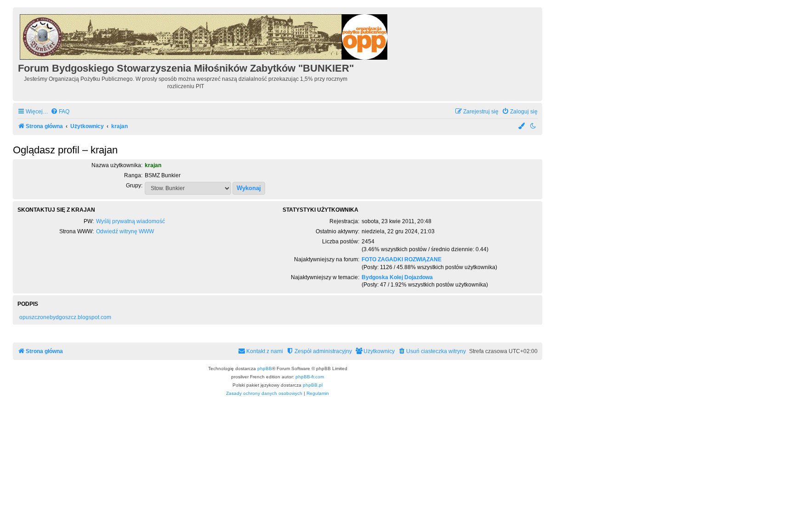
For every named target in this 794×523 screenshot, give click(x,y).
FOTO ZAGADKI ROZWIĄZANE (402, 259)
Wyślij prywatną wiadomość (130, 221)
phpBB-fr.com (309, 376)
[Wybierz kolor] (522, 126)
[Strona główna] (204, 36)
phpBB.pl (313, 385)
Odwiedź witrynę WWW (125, 231)
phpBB (264, 368)
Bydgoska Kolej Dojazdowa (397, 277)
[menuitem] (60, 112)
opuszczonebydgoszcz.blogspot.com (65, 317)
